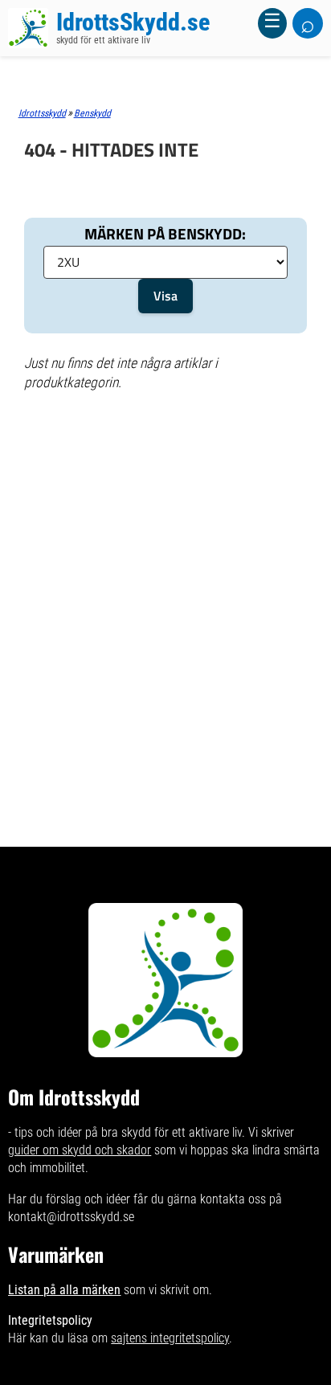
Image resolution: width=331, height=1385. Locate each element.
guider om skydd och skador (79, 1150)
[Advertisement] (165, 467)
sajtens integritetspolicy (170, 1338)
